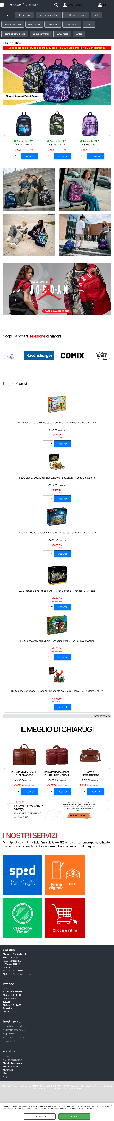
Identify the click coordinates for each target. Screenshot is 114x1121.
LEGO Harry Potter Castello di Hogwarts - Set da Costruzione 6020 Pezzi (57, 532)
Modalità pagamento (15, 1029)
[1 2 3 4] (48, 444)
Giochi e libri (34, 24)
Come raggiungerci (14, 1059)
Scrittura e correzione (76, 15)
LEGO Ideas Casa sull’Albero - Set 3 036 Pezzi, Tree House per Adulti (57, 640)
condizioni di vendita (14, 1026)
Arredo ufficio (72, 24)
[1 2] (15, 156)
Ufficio (89, 24)
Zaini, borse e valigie (48, 15)
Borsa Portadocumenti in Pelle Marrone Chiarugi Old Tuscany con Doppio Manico (24, 776)
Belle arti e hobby (13, 24)
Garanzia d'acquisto (14, 1037)
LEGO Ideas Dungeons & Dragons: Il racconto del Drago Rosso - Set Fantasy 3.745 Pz (57, 690)
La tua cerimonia (41, 33)
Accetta (74, 1116)
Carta (96, 15)
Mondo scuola (24, 15)
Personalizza (40, 1116)
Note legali (10, 1041)
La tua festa (62, 33)
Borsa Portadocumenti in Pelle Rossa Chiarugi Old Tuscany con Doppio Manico (57, 776)
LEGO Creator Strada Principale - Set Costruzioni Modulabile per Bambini (57, 422)
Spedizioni (10, 1033)
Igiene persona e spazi (15, 33)
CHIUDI (112, 1105)
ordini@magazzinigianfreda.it (20, 974)
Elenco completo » (101, 715)
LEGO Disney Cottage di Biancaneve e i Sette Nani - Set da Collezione (57, 477)
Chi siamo (9, 1056)
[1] (48, 607)
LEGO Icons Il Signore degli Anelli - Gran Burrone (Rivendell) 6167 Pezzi (57, 590)
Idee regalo (53, 24)
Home (7, 15)
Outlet (79, 33)
